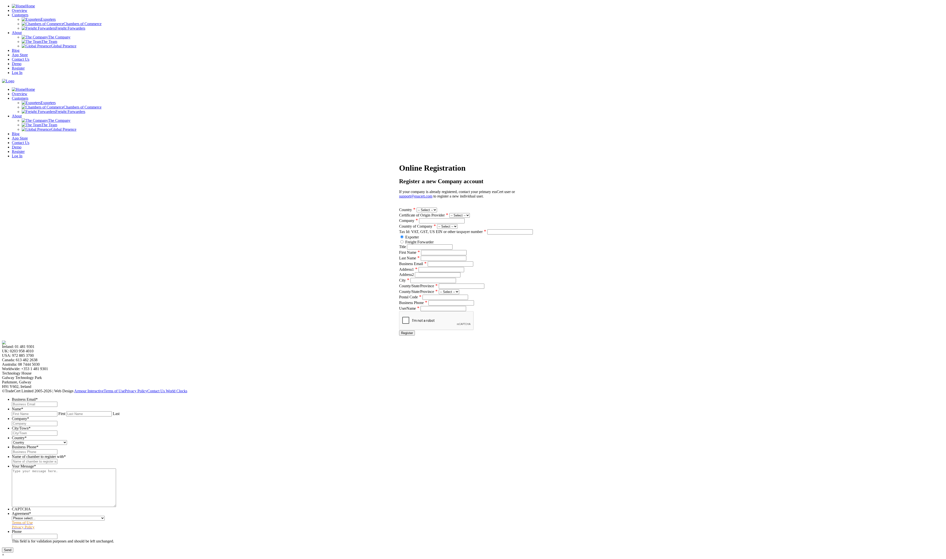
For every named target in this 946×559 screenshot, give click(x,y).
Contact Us (20, 59)
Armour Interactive (89, 391)
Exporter (412, 237)
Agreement (21, 513)
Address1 (408, 269)
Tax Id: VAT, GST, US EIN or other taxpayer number (442, 232)
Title (402, 247)
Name (17, 409)
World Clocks (176, 391)
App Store (20, 55)
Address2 (406, 274)
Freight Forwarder (419, 242)
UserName (409, 308)
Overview (19, 10)
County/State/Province (418, 286)
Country (407, 210)
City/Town (21, 428)
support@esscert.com (415, 196)
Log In (17, 73)
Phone (17, 531)
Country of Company (417, 226)
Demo (16, 64)
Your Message (24, 466)
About (17, 33)
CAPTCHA (21, 509)
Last (116, 414)
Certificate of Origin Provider (423, 215)
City (404, 280)
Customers (20, 15)
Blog (15, 50)
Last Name (409, 258)
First (61, 414)
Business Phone (413, 303)
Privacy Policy (136, 391)
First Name (409, 252)
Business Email (413, 264)
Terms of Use (114, 391)
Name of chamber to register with (39, 456)
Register (18, 68)
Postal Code (410, 297)
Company (408, 220)
